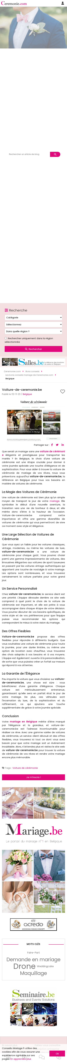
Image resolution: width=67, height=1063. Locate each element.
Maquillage (33, 973)
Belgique (27, 394)
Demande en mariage (33, 959)
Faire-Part (33, 952)
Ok (57, 1053)
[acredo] (33, 930)
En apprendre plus (20, 1059)
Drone (24, 966)
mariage (55, 501)
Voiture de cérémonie (25, 768)
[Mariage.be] (33, 912)
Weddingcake (45, 966)
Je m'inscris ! (33, 777)
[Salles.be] (33, 365)
